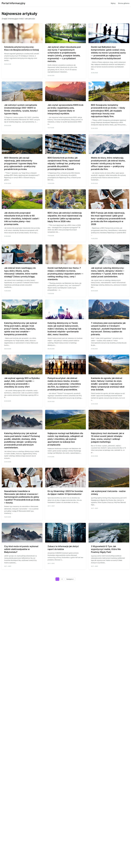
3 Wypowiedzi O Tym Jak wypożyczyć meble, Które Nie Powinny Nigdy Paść (106, 549)
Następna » (70, 579)
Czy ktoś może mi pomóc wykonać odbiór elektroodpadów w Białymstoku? (21, 549)
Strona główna (123, 3)
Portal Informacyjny (13, 3)
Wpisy (113, 3)
